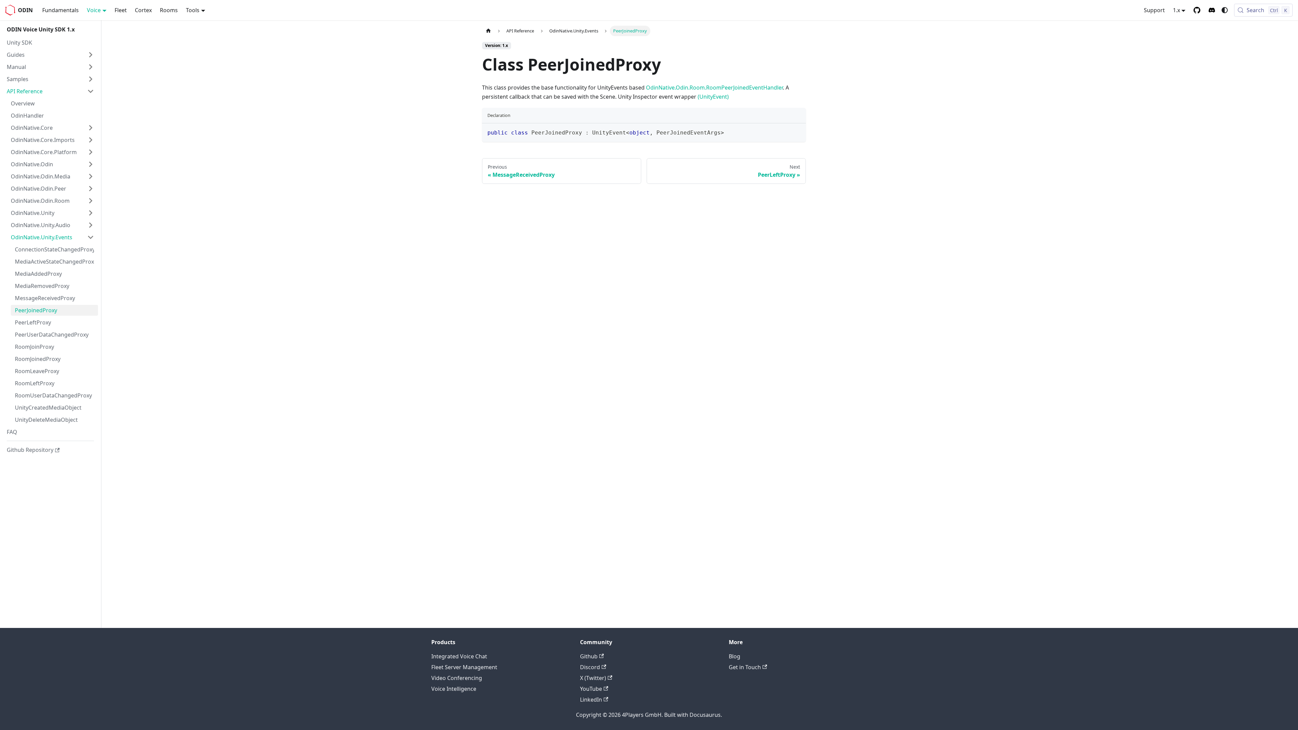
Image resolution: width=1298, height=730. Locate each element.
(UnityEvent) (713, 96)
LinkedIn (591, 699)
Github (589, 656)
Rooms (169, 10)
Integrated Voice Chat (459, 656)
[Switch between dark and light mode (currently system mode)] (1224, 10)
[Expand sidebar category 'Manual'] (90, 67)
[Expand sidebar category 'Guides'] (90, 54)
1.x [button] (1176, 10)
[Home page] (488, 31)
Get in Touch (745, 667)
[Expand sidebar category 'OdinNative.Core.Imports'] (90, 140)
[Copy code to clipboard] (797, 131)
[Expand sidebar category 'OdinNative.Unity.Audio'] (90, 225)
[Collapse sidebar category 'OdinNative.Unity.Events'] (90, 237)
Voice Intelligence (453, 688)
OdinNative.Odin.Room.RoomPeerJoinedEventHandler (714, 87)
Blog (734, 656)
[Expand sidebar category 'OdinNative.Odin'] (90, 164)
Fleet (121, 10)
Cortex (143, 10)
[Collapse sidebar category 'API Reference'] (90, 91)
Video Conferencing (456, 678)
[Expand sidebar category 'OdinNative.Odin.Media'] (90, 176)
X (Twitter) (593, 678)
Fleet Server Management (464, 667)
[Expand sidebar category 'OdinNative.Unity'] (90, 213)
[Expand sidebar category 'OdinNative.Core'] (90, 127)
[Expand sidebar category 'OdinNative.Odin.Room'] (90, 200)
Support (1154, 10)
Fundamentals (60, 10)
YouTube (591, 688)
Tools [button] (192, 10)
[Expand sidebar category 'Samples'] (90, 79)
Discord (590, 667)
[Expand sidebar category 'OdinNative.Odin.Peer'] (90, 188)
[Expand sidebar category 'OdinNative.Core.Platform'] (90, 152)
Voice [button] (94, 10)
